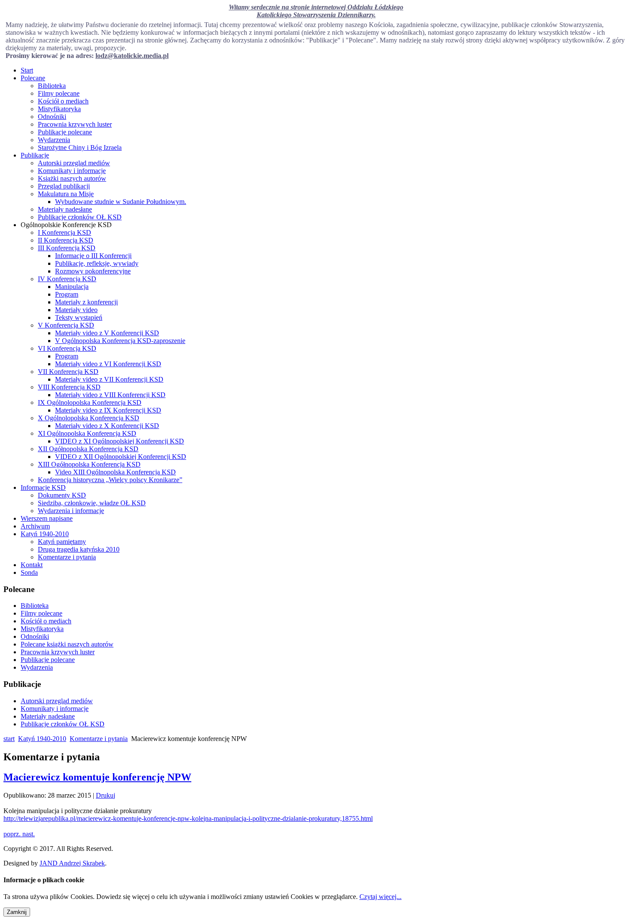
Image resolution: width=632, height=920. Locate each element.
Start (27, 70)
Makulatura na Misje (66, 193)
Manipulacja (72, 286)
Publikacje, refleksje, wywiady (96, 263)
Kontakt (32, 564)
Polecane (33, 78)
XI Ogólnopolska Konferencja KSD (87, 433)
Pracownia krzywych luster (75, 124)
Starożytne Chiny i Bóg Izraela (80, 147)
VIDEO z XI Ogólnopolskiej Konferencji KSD (119, 441)
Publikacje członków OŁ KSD (80, 217)
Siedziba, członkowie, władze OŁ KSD (92, 503)
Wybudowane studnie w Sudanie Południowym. (120, 201)
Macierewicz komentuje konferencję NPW (97, 777)
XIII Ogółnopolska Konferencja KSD (89, 464)
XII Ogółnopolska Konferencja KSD (88, 448)
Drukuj (105, 795)
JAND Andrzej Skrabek (72, 863)
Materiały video (76, 309)
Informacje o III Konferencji (93, 255)
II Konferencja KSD (65, 240)
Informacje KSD (43, 487)
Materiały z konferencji (86, 302)
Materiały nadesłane (65, 209)
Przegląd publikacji (64, 186)
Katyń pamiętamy (62, 541)
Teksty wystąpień (78, 317)
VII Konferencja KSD (68, 371)
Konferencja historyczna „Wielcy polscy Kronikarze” (110, 479)
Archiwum (35, 526)
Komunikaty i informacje (72, 170)
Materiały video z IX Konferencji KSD (108, 410)
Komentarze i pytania (67, 557)
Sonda (29, 572)
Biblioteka (52, 85)
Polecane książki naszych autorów (67, 644)
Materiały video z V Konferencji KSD (107, 333)
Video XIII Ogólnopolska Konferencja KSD (115, 472)
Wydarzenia (54, 139)
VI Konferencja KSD (67, 348)
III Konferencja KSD (66, 248)
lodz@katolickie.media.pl (132, 55)
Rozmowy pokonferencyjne (93, 271)
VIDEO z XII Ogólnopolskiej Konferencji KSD (120, 456)
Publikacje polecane (65, 132)
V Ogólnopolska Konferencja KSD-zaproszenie (120, 340)
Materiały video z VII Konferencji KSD (109, 379)
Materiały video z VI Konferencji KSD (108, 363)
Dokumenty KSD (62, 495)
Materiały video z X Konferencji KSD (107, 425)
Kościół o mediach (63, 101)
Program (66, 294)
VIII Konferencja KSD (69, 387)
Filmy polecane (59, 93)
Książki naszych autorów (72, 178)
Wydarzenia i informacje (71, 510)
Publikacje (35, 155)
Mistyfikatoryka (59, 108)
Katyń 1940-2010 (45, 533)
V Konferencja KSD (66, 325)
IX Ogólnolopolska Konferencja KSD (89, 402)
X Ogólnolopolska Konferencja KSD (88, 418)
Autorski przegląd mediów (74, 163)
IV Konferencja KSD (67, 278)
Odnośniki (52, 116)
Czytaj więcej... (380, 896)
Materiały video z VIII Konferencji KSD (110, 394)
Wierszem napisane (47, 518)
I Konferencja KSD (64, 232)
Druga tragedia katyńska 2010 (79, 549)
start (9, 738)
